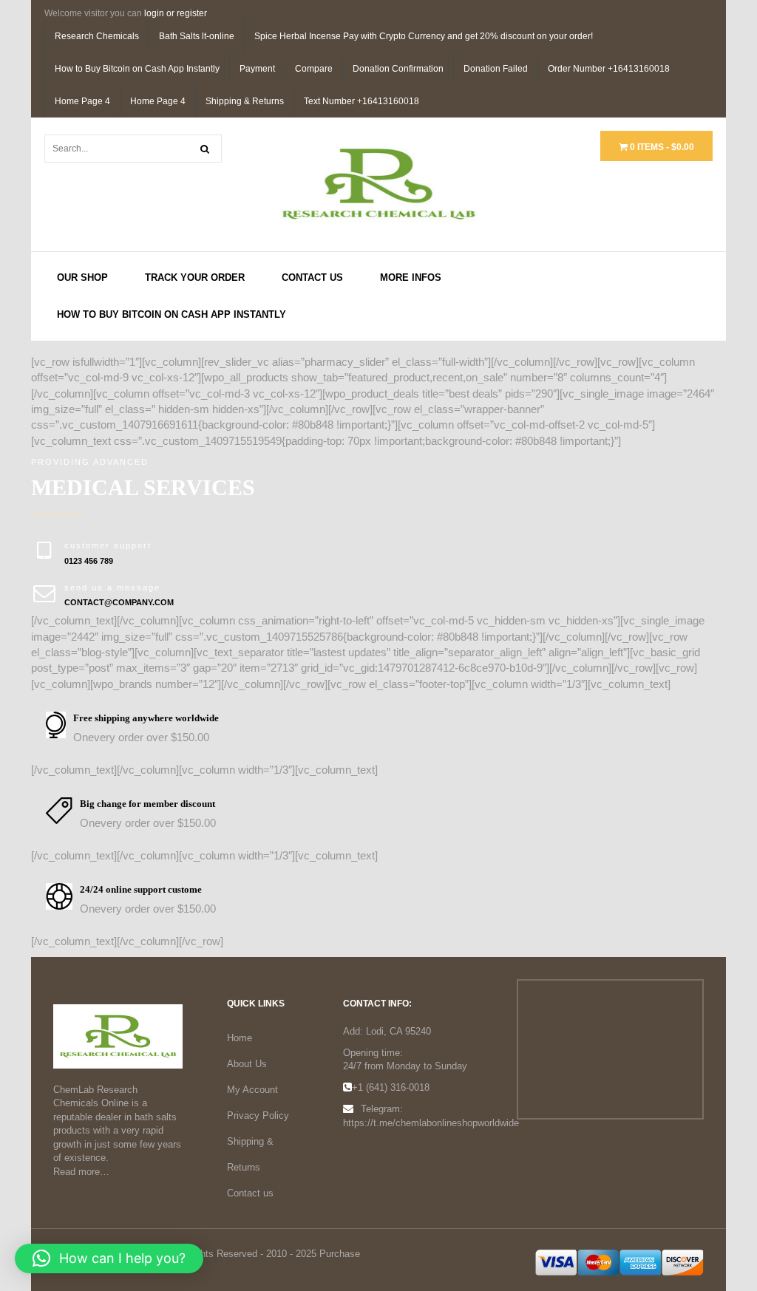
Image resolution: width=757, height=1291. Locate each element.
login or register (175, 13)
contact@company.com (119, 602)
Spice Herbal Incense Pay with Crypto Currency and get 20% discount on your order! (423, 36)
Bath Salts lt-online (196, 36)
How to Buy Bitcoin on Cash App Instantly (137, 69)
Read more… (81, 1171)
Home (239, 1037)
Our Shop (82, 277)
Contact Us (312, 277)
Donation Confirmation (398, 69)
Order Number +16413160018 (609, 69)
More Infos (410, 277)
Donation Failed (496, 69)
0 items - (661, 147)
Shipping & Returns (245, 101)
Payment (257, 69)
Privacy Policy (258, 1115)
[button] (109, 1258)
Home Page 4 (82, 101)
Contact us (250, 1193)
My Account (252, 1089)
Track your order (195, 277)
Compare (314, 69)
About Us (247, 1063)
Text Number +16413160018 (361, 101)
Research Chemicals (97, 36)
